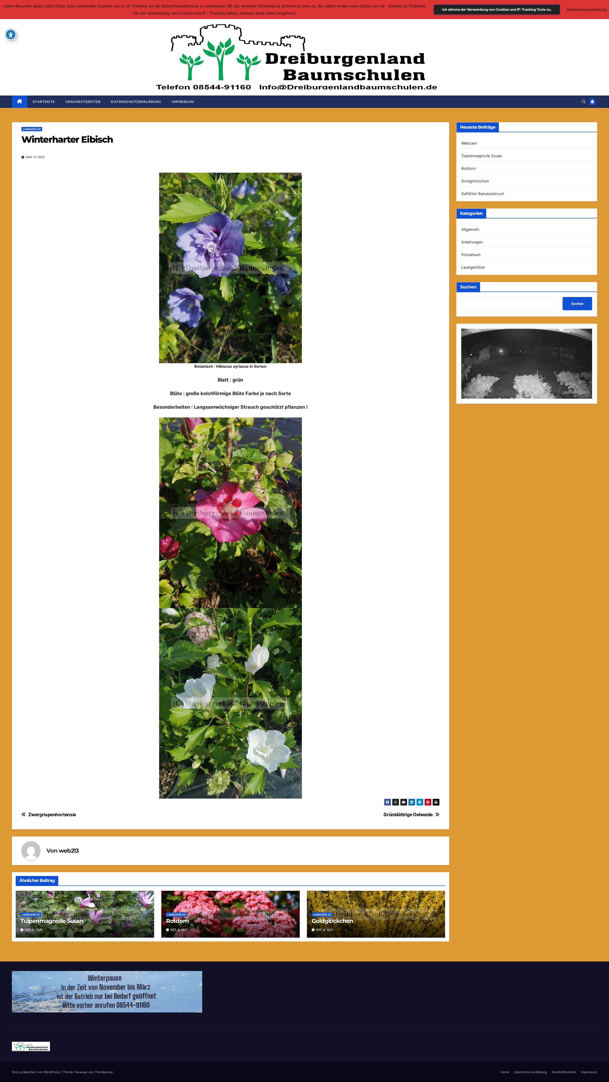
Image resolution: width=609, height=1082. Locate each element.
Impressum (183, 102)
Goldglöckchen (332, 920)
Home (505, 1072)
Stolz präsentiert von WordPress (36, 1072)
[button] (584, 101)
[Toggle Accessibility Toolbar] (10, 34)
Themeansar (104, 1072)
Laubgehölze (32, 129)
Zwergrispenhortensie (52, 814)
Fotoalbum (471, 254)
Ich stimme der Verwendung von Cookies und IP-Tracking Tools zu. (496, 9)
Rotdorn (177, 920)
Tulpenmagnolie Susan (51, 920)
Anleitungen (472, 242)
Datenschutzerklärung (136, 102)
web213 (69, 850)
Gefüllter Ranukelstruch (482, 193)
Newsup (81, 1072)
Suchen (468, 287)
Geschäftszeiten (83, 102)
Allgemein (470, 229)
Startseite (44, 102)
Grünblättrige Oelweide (408, 814)
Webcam (469, 143)
